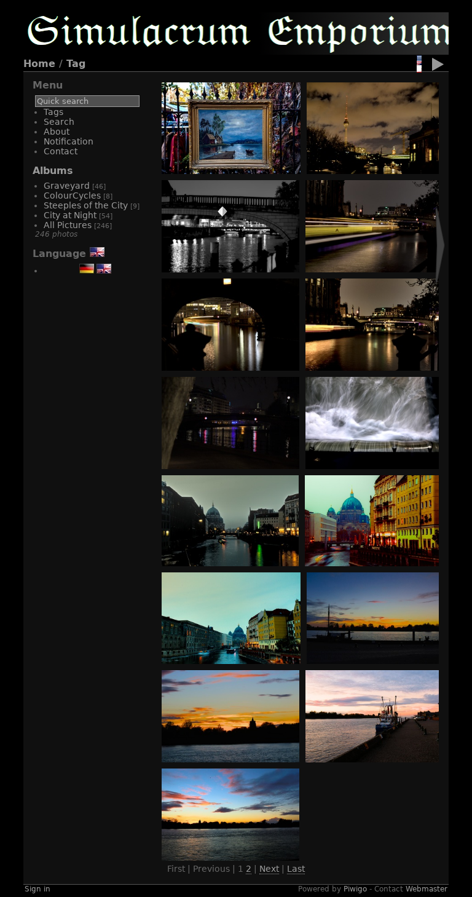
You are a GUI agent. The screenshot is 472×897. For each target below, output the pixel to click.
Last (296, 869)
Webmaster (426, 889)
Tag (75, 63)
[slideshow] (438, 66)
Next (269, 869)
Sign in (37, 889)
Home (39, 63)
